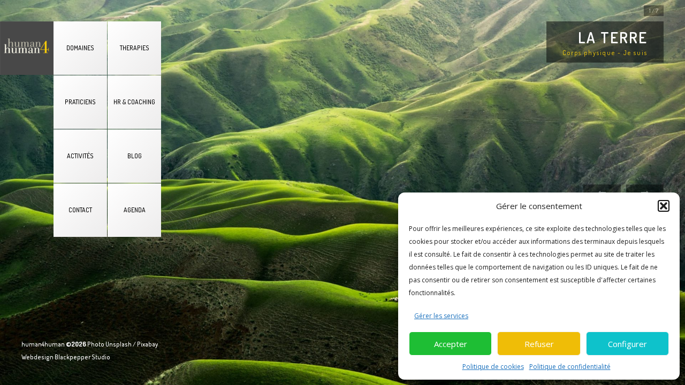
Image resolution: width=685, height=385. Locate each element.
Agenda (135, 210)
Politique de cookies (493, 366)
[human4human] (27, 48)
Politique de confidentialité (570, 366)
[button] (663, 206)
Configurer (627, 343)
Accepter (450, 343)
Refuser (539, 343)
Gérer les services (441, 315)
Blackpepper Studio (82, 357)
